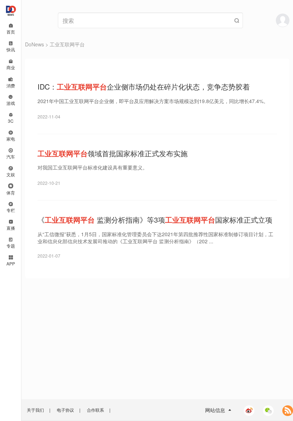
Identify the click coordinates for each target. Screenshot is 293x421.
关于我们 (35, 410)
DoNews (34, 44)
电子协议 (65, 410)
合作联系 (95, 410)
